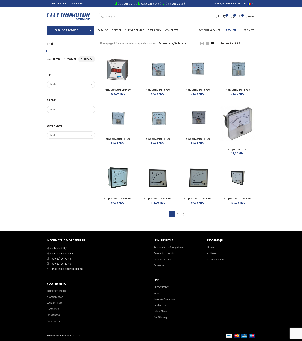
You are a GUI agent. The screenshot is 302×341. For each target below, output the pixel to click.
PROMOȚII (249, 30)
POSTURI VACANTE (209, 30)
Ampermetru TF (238, 149)
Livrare (211, 247)
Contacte (159, 265)
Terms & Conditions (164, 299)
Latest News (53, 315)
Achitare (212, 253)
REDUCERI (232, 30)
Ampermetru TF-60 (158, 89)
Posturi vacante (215, 259)
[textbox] (53, 84)
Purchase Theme (55, 321)
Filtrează (87, 59)
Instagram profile (56, 290)
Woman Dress (54, 302)
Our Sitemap (161, 317)
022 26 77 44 (127, 4)
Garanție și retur (162, 259)
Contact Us (53, 309)
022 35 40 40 (151, 4)
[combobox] (71, 84)
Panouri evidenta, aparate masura (137, 43)
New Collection (55, 297)
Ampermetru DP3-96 (118, 89)
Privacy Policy (161, 287)
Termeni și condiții (164, 253)
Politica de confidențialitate (169, 247)
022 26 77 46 (175, 4)
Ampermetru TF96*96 (117, 198)
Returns (158, 293)
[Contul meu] (217, 16)
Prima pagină (107, 43)
